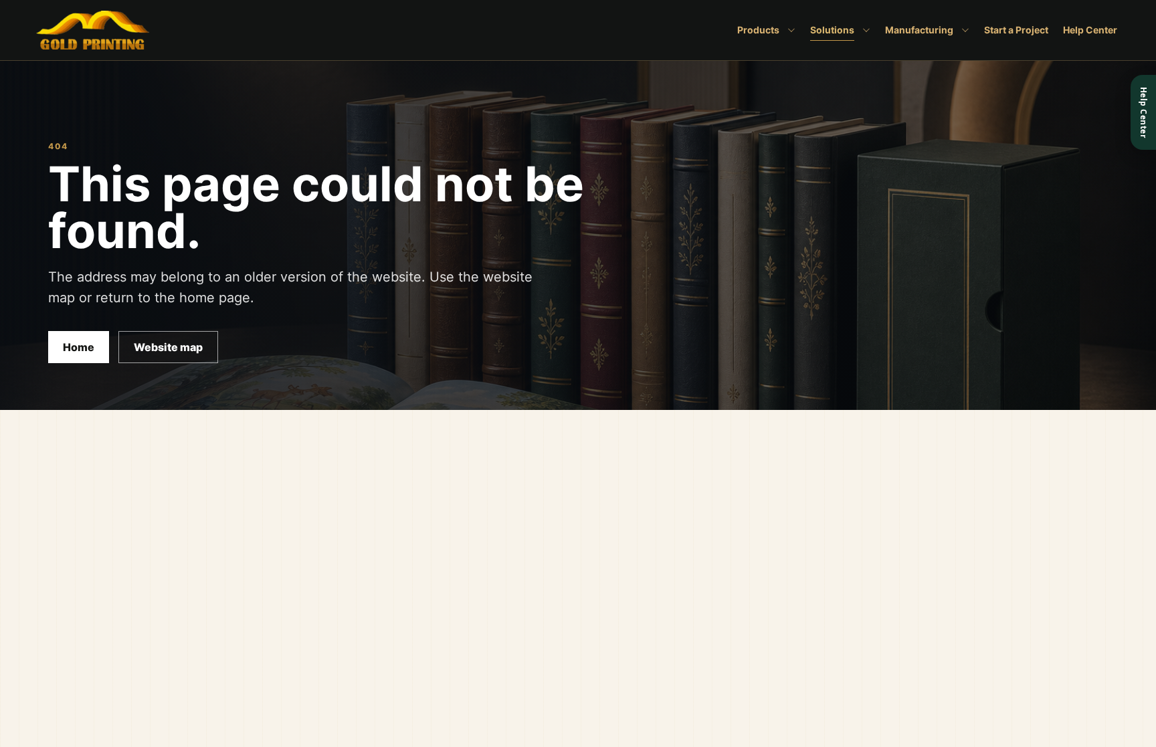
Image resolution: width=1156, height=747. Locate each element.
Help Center (1090, 29)
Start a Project (1016, 29)
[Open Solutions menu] (865, 29)
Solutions (832, 29)
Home (78, 347)
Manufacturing (919, 29)
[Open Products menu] (790, 29)
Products (758, 29)
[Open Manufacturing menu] (964, 29)
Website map (168, 347)
